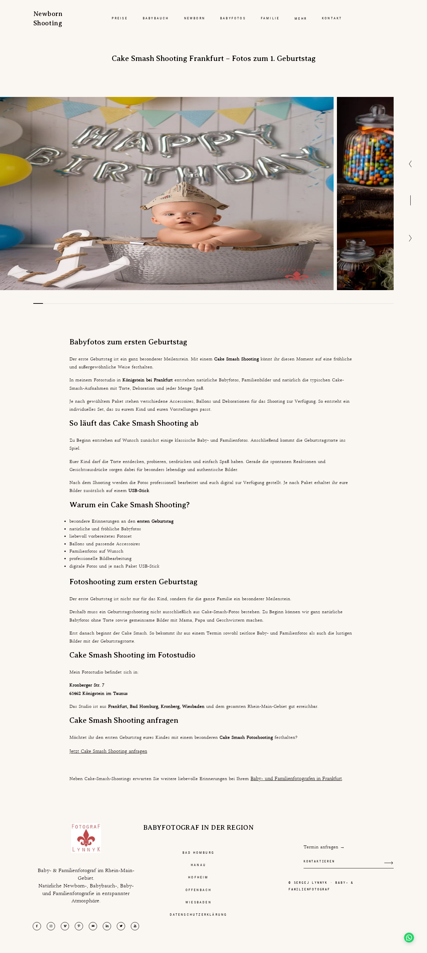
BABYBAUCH (156, 18)
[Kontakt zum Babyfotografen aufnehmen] (93, 926)
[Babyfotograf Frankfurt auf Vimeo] (65, 926)
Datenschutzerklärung (199, 914)
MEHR (301, 18)
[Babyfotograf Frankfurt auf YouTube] (135, 926)
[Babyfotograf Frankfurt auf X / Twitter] (121, 926)
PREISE (120, 18)
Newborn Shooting (46, 18)
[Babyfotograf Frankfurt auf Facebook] (37, 926)
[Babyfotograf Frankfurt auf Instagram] (51, 926)
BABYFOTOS (233, 18)
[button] (408, 934)
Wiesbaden (198, 902)
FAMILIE (270, 18)
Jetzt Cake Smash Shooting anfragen (108, 751)
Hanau (198, 865)
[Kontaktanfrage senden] (389, 862)
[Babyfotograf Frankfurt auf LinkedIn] (107, 926)
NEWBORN (194, 18)
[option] (167, 193)
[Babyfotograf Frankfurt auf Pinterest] (79, 926)
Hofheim (198, 877)
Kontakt (332, 18)
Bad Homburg (198, 852)
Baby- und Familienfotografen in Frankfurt (296, 778)
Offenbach (198, 890)
